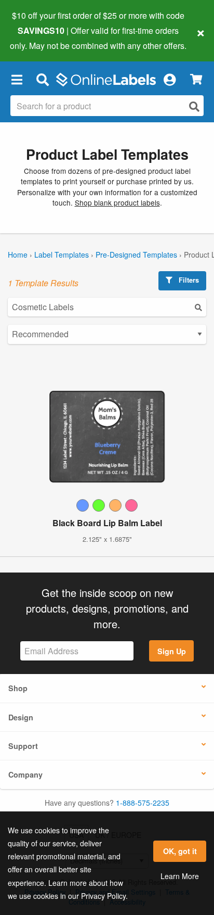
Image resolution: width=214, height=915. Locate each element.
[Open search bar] (42, 79)
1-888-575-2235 (142, 802)
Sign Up (171, 651)
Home (18, 254)
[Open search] (194, 106)
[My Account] (169, 79)
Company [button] (25, 774)
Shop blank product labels (117, 202)
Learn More (179, 876)
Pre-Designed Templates (136, 254)
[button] (16, 79)
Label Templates (61, 254)
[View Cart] (196, 79)
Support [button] (23, 746)
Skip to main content (37, 37)
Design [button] (20, 717)
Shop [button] (18, 688)
